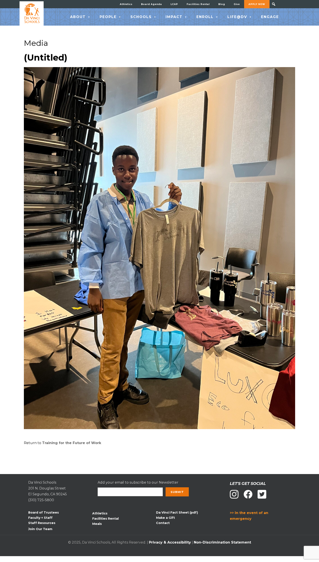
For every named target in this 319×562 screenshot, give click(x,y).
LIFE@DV (237, 17)
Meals (97, 524)
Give (237, 4)
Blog (221, 4)
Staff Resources (41, 523)
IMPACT (174, 17)
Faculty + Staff (40, 518)
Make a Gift (165, 518)
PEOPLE (108, 17)
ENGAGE (270, 17)
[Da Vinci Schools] (32, 13)
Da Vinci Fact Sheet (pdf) (177, 512)
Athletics (126, 4)
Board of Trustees (43, 512)
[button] (274, 4)
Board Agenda (151, 4)
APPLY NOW (256, 4)
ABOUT (78, 17)
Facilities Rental (198, 4)
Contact (163, 523)
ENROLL (205, 17)
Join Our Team (40, 529)
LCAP (174, 4)
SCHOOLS (141, 17)
